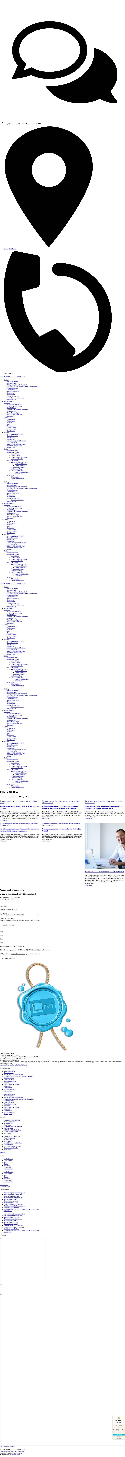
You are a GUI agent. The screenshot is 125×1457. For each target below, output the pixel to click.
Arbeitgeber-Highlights (17, 467)
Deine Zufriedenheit (17, 470)
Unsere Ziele (11, 447)
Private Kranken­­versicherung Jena (13, 1204)
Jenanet (18, 1453)
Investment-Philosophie (14, 404)
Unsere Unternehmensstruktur (19, 457)
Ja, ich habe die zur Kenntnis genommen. (22, 920)
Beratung (6, 380)
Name (2, 906)
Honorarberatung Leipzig (11, 1202)
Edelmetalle (10, 416)
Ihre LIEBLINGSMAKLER (15, 434)
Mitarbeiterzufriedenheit (21, 472)
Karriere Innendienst (20, 465)
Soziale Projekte (12, 442)
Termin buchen (11, 427)
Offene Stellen (15, 477)
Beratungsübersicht (12, 381)
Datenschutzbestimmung (7, 918)
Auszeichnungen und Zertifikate (16, 441)
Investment (10, 393)
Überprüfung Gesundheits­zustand (13, 1074)
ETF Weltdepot (11, 408)
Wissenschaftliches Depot (14, 406)
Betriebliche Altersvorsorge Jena (13, 1194)
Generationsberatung (13, 391)
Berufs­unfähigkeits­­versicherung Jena (14, 1193)
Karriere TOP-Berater (21, 464)
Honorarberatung (12, 383)
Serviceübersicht (12, 419)
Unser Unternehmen (13, 452)
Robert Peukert (8, 1211)
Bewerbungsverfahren (17, 478)
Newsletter (10, 426)
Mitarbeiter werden (12, 450)
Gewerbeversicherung (17, 398)
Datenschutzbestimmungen (19, 920)
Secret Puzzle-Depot (13, 413)
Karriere (6, 449)
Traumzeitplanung (12, 388)
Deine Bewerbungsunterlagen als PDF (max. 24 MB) (15, 950)
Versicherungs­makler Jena (11, 1207)
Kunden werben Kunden (14, 445)
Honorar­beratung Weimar (11, 1201)
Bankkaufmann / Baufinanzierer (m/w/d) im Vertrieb (104, 872)
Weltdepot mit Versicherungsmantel (17, 409)
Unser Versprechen (12, 436)
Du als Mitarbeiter (12, 460)
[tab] (62, 897)
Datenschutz (13, 1451)
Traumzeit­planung (9, 1078)
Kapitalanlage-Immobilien (14, 414)
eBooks (9, 422)
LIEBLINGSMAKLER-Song (16, 444)
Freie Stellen (11, 475)
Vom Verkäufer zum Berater (19, 462)
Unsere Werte (11, 437)
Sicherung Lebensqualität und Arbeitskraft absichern (22, 386)
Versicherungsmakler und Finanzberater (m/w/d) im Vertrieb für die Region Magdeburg (19, 830)
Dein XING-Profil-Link (7, 909)
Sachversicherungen (13, 396)
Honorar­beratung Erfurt (10, 1199)
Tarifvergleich (11, 421)
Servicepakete (11, 394)
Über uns (6, 432)
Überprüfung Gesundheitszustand (17, 385)
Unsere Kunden (15, 455)
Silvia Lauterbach (15, 1454)
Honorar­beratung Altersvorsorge (13, 1197)
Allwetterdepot (11, 411)
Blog (8, 424)
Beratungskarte (11, 399)
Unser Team (10, 439)
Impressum (21, 1451)
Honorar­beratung (9, 1073)
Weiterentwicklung (16, 469)
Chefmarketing (19, 474)
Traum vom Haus (12, 389)
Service (6, 417)
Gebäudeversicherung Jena (11, 1196)
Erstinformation (4, 1451)
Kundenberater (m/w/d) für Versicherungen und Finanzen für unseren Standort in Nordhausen (60, 807)
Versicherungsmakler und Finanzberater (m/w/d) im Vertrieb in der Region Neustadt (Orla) (104, 807)
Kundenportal (11, 431)
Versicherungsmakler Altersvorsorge (14, 1206)
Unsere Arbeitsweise (17, 459)
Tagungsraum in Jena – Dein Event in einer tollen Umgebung (21, 1209)
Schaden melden (12, 429)
